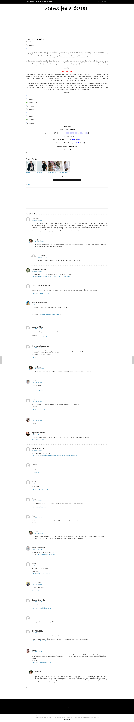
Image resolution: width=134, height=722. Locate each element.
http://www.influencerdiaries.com (42, 641)
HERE (67, 133)
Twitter (67, 180)
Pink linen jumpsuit (52, 172)
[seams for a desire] (67, 8)
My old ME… (28, 172)
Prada (66, 143)
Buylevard (72, 130)
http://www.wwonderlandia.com (41, 410)
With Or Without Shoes (39, 302)
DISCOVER (32, 1)
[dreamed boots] (133, 360)
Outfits (29, 184)
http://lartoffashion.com (39, 507)
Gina (33, 419)
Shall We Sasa (36, 472)
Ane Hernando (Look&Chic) (41, 285)
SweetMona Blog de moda (40, 346)
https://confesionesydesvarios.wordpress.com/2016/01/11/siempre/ (51, 276)
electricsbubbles (37, 327)
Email (79, 180)
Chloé (62, 139)
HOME (28, 1)
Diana (34, 563)
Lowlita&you (73, 146)
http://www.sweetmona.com (40, 358)
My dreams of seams (38, 433)
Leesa (34, 481)
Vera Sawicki (36, 583)
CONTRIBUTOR (50, 1)
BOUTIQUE (38, 1)
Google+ (62, 180)
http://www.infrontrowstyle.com (41, 662)
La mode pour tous (38, 448)
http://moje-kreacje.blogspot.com (41, 608)
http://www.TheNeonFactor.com (41, 574)
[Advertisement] (67, 24)
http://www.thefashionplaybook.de (42, 490)
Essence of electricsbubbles (40, 337)
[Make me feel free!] (1, 360)
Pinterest (73, 180)
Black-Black (39, 172)
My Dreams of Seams (38, 439)
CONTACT (44, 1)
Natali (34, 499)
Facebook (56, 180)
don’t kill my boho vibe (63, 172)
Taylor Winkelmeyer (38, 547)
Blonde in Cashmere (38, 591)
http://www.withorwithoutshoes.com (49, 314)
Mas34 (72, 136)
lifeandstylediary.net (38, 391)
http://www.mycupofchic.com (46, 554)
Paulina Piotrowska (38, 600)
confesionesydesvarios (39, 269)
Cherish (34, 381)
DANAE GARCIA (37, 631)
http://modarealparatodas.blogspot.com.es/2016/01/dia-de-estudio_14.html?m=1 (55, 455)
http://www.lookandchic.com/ (40, 293)
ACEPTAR (67, 719)
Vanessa (34, 650)
